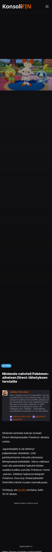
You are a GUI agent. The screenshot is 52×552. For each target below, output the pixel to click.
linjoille (22, 489)
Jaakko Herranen (19, 391)
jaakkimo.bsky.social (22, 416)
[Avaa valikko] (47, 6)
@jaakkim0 (40, 416)
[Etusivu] (22, 6)
